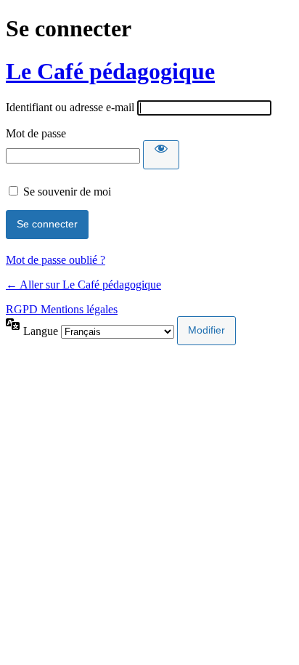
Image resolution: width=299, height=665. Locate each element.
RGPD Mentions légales (62, 309)
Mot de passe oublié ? (55, 260)
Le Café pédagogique (110, 71)
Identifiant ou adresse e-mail (70, 107)
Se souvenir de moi (67, 191)
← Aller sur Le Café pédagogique (83, 284)
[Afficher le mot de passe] (161, 154)
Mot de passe (36, 133)
